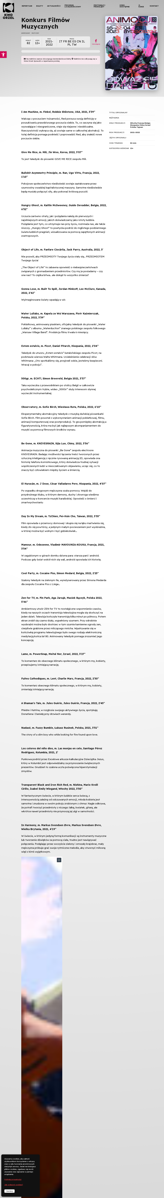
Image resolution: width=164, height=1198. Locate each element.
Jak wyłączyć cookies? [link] (13, 1185)
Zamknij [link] (9, 1191)
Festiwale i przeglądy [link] (99, 6)
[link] (3, 54)
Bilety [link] (39, 6)
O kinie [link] (141, 6)
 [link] (158, 27)
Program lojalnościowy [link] (73, 6)
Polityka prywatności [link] (12, 1179)
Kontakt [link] (154, 6)
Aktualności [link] (53, 6)
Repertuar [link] (27, 6)
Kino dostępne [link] (125, 6)
